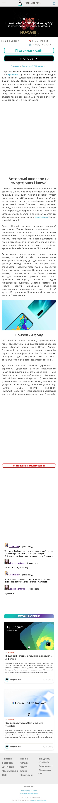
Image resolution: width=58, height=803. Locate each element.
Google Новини (10, 771)
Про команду (45, 766)
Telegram (7, 758)
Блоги (23, 771)
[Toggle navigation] (4, 4)
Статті (23, 766)
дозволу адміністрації (39, 800)
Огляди (24, 762)
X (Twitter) (8, 766)
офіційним (13, 74)
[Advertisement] (29, 142)
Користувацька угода (29, 791)
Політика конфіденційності (29, 793)
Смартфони (26, 775)
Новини (24, 758)
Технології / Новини (32, 66)
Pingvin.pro (32, 3)
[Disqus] (29, 506)
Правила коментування (30, 465)
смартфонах (41, 217)
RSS (4, 775)
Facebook (7, 762)
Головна (15, 66)
